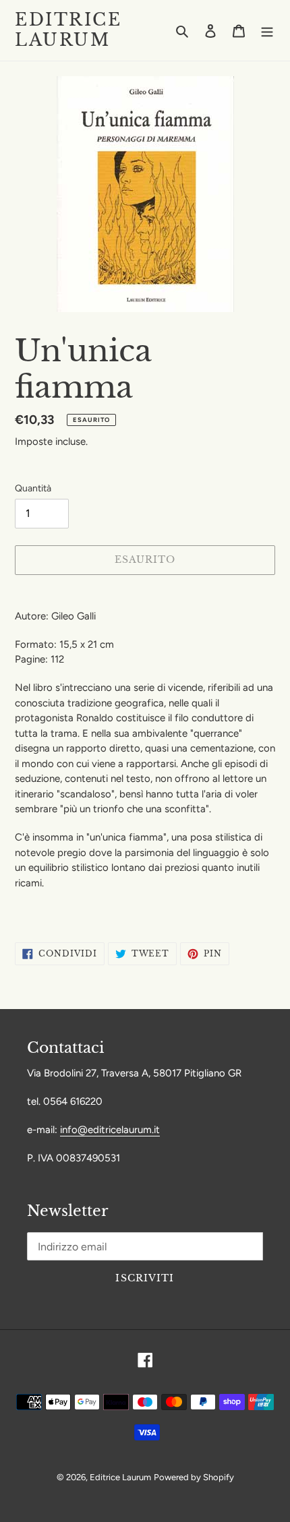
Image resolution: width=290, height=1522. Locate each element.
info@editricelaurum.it (110, 1130)
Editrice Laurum (68, 30)
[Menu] (267, 30)
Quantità (33, 488)
